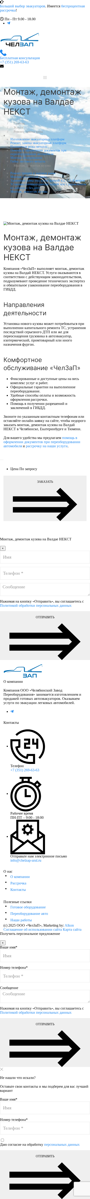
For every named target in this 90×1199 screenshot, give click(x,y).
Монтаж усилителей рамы (28, 177)
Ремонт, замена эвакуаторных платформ (38, 143)
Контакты (18, 890)
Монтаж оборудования (26, 157)
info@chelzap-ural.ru (25, 860)
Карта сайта (72, 929)
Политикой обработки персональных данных (36, 605)
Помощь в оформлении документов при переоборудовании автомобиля (38, 152)
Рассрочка (18, 883)
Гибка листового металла (27, 161)
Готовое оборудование (28, 907)
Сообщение (9, 988)
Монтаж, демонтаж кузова (28, 191)
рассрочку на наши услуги (47, 446)
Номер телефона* (14, 967)
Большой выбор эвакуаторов (22, 6)
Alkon (69, 925)
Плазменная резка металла (28, 146)
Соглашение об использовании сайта (32, 929)
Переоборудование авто (29, 914)
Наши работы (21, 920)
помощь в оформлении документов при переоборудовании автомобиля (41, 442)
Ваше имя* (8, 947)
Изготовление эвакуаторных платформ (37, 139)
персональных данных (62, 1144)
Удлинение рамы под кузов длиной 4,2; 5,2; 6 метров (47, 180)
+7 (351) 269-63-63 (24, 770)
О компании (20, 877)
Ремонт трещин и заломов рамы (32, 173)
